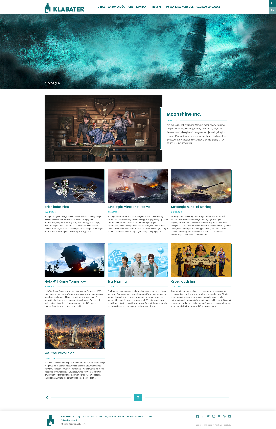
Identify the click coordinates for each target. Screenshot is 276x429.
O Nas (101, 7)
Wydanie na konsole (179, 7)
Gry (130, 7)
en (272, 10)
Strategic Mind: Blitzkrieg (191, 207)
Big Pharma (117, 281)
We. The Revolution (59, 353)
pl (272, 3)
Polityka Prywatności (69, 420)
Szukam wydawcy (208, 7)
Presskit (157, 7)
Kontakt (142, 7)
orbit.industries (57, 207)
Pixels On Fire (220, 425)
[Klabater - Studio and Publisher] (64, 8)
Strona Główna (67, 416)
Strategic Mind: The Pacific (129, 207)
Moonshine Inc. (184, 114)
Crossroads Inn (183, 281)
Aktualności (116, 7)
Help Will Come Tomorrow (65, 281)
